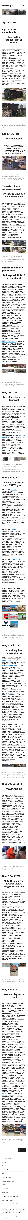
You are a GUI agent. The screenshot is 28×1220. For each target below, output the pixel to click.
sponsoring (10, 638)
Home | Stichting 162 (8, 1158)
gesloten (4, 125)
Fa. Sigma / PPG (11, 693)
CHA (21, 124)
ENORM (13, 530)
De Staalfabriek (12, 258)
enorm (12, 635)
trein (19, 777)
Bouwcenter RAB (9, 665)
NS (3, 127)
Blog (11, 124)
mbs (24, 125)
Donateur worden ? (8, 1200)
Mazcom (5, 449)
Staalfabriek (14, 471)
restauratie (21, 178)
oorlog (16, 178)
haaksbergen (19, 125)
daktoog (4, 382)
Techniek (5, 1192)
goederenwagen (11, 125)
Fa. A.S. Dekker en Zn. (13, 659)
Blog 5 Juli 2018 (11, 645)
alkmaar (14, 772)
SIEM (22, 384)
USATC (17, 179)
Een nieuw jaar (10, 133)
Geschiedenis (6, 1177)
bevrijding (4, 258)
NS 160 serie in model (8, 1185)
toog (5, 869)
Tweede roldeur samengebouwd (11, 187)
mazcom (12, 469)
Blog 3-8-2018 (10, 477)
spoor (8, 385)
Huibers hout (14, 259)
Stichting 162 (8, 6)
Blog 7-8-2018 (9, 392)
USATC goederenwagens (10, 1196)
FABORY (14, 489)
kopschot (13, 868)
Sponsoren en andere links (10, 1204)
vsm (3, 983)
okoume (13, 775)
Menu (23, 5)
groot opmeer (21, 635)
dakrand (4, 1140)
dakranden (23, 866)
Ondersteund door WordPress (17, 1217)
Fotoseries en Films (8, 1181)
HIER (4, 1093)
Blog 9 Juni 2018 (11, 876)
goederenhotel (17, 176)
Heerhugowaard (15, 468)
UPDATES (5, 1169)
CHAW (23, 634)
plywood (18, 775)
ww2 (21, 179)
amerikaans (17, 124)
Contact (4, 1166)
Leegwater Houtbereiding (9, 340)
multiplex (8, 775)
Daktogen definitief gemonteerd (13, 269)
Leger (12, 178)
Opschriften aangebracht (9, 30)
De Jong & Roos (17, 560)
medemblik (18, 469)
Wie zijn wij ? (6, 1162)
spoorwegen (5, 179)
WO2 (21, 638)
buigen (21, 1139)
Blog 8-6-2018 (10, 989)
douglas (15, 466)
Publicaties (5, 1188)
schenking (11, 777)
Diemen (11, 176)
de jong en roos (6, 635)
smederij (4, 385)
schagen (4, 261)
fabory (16, 635)
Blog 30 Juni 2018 (12, 784)
